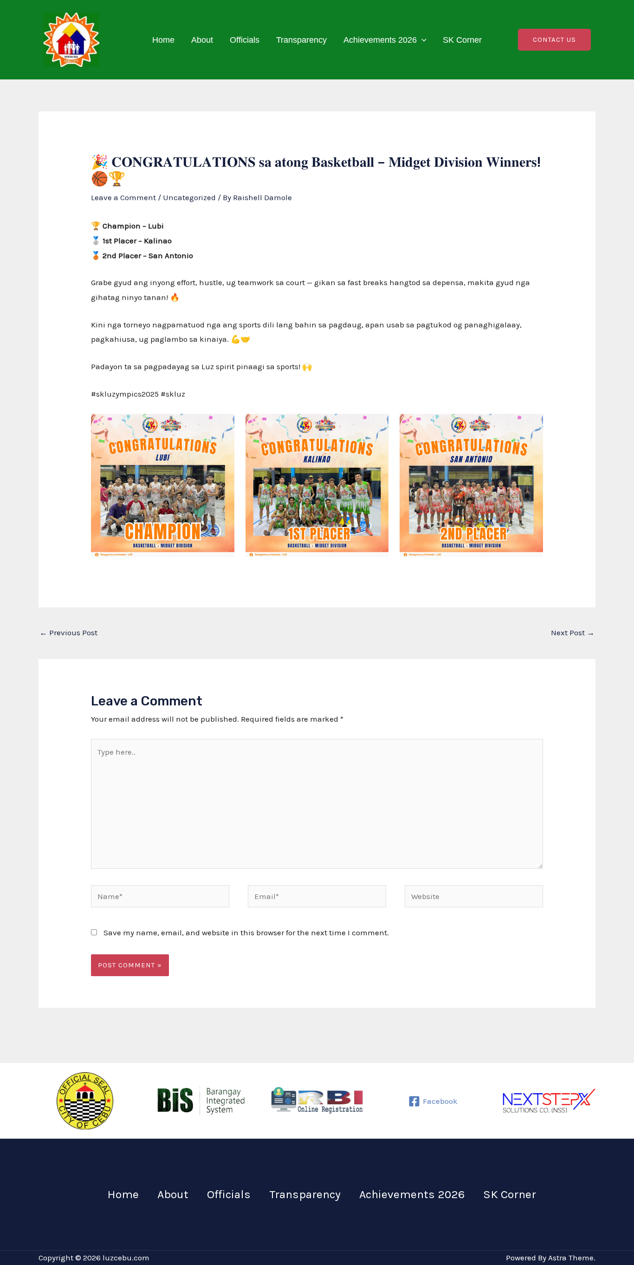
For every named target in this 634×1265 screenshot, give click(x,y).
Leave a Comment (123, 197)
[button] (422, 40)
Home (163, 40)
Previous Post (68, 632)
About (202, 40)
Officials (244, 40)
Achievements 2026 (380, 40)
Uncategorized (189, 197)
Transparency (301, 40)
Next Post (573, 632)
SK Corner (462, 40)
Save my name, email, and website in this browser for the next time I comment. (246, 932)
